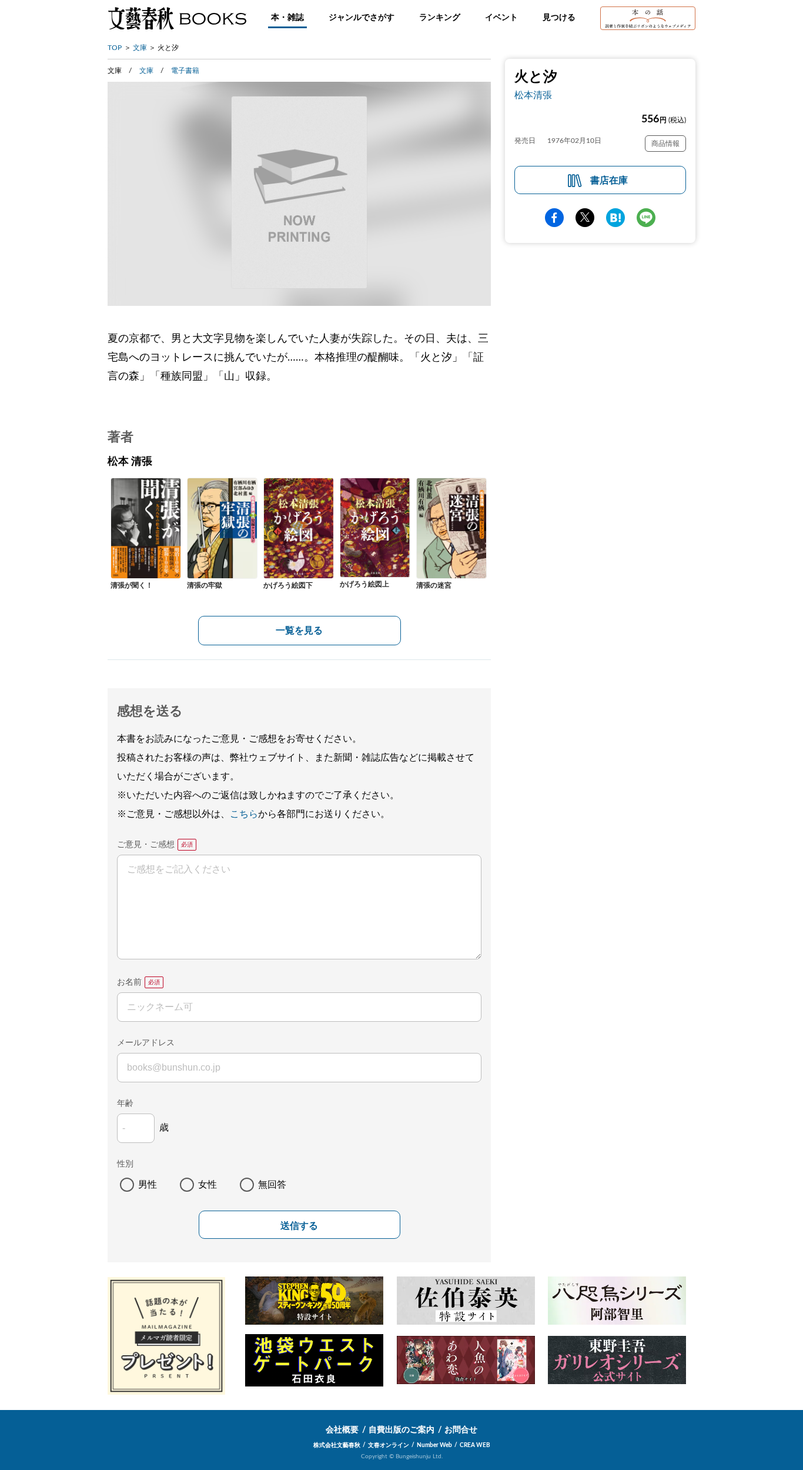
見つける (559, 18)
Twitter (585, 217)
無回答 (272, 1184)
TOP (115, 47)
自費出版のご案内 (401, 1430)
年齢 (125, 1103)
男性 (147, 1184)
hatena (615, 217)
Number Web (434, 1445)
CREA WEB (475, 1445)
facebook (554, 217)
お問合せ (460, 1430)
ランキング (439, 18)
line (646, 217)
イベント (501, 18)
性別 (125, 1164)
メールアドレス (146, 1043)
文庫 (140, 47)
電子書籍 (185, 70)
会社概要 (342, 1430)
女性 (207, 1184)
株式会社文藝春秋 (336, 1445)
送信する (299, 1226)
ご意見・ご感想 (146, 845)
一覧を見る (299, 630)
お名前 (129, 982)
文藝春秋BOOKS (177, 18)
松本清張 (533, 95)
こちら (244, 814)
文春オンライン (388, 1445)
